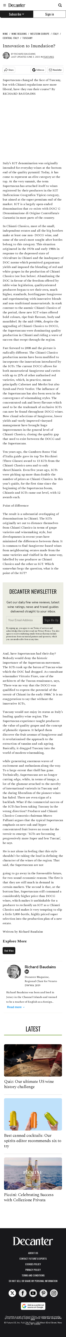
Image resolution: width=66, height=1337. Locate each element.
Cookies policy (33, 1264)
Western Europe (39, 33)
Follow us (40, 69)
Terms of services (41, 628)
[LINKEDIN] (28, 971)
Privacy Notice (44, 631)
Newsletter (57, 69)
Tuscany (27, 38)
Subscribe (15, 14)
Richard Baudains (24, 54)
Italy (56, 33)
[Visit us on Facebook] (23, 1293)
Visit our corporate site (46, 1319)
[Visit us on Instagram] (54, 1293)
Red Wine (9, 950)
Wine (5, 33)
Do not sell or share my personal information (33, 1281)
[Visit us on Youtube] (33, 1293)
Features (48, 57)
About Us (33, 1253)
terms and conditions (33, 1275)
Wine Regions (19, 33)
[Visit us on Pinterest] (43, 1293)
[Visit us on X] (12, 1293)
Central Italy (11, 38)
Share (11, 69)
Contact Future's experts (33, 1258)
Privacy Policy (33, 1269)
